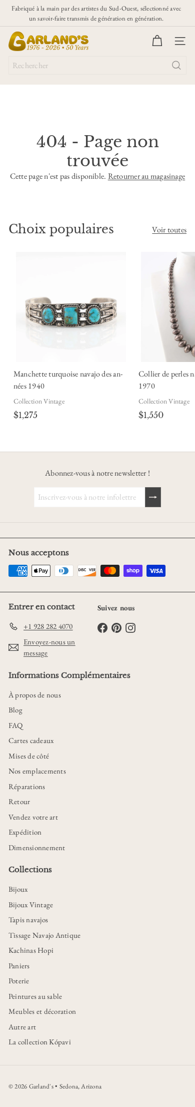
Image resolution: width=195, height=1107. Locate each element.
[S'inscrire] (153, 497)
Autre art (22, 1026)
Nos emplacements (37, 771)
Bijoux (18, 889)
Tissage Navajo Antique (44, 935)
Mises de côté (28, 756)
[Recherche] (176, 65)
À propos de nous (34, 694)
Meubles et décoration (42, 1011)
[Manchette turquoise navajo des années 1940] (71, 338)
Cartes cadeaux (31, 740)
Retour (19, 801)
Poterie (19, 980)
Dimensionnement (37, 847)
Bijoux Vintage (30, 904)
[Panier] (157, 41)
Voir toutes (169, 229)
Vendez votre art (33, 817)
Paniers (19, 965)
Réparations (27, 786)
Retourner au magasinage (147, 176)
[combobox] (97, 65)
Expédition (25, 832)
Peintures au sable (35, 996)
